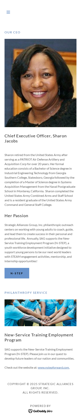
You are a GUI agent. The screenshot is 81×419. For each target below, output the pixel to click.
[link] (40, 12)
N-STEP (17, 273)
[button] (10, 12)
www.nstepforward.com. (54, 367)
